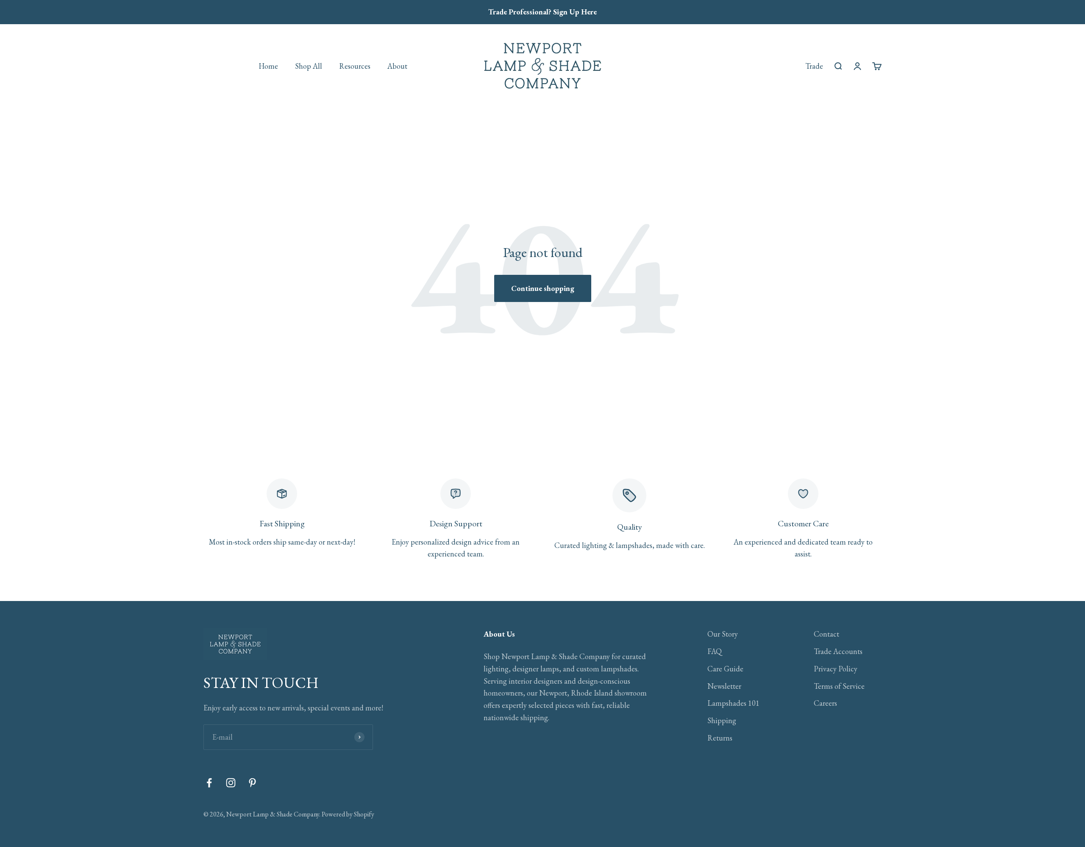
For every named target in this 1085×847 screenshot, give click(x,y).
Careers (825, 703)
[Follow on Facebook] (209, 782)
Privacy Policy (835, 669)
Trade (814, 65)
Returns (719, 738)
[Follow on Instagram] (230, 782)
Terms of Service (839, 686)
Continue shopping (542, 288)
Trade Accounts (838, 651)
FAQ (714, 651)
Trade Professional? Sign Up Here (542, 12)
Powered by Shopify (348, 814)
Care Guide (725, 669)
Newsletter (724, 686)
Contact (826, 634)
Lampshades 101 (733, 703)
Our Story (722, 634)
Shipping (721, 720)
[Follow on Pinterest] (252, 782)
